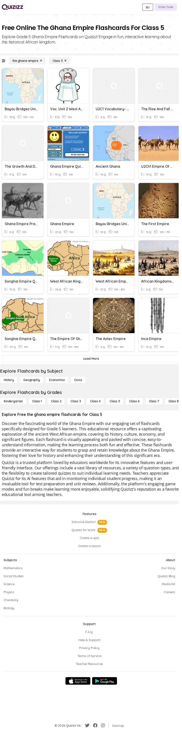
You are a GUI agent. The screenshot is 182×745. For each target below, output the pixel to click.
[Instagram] (103, 725)
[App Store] (77, 681)
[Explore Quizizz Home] (12, 7)
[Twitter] (87, 725)
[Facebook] (95, 725)
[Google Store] (104, 681)
